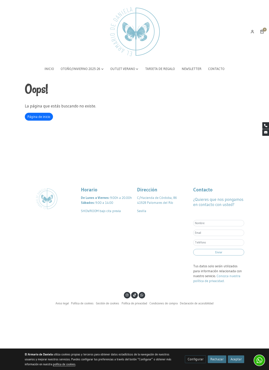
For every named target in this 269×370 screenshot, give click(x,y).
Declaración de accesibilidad (196, 303)
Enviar (218, 252)
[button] (82, 69)
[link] (134, 31)
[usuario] (252, 32)
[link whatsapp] (142, 294)
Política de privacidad (134, 303)
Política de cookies (82, 303)
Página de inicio (38, 117)
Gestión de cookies (107, 303)
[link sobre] (50, 199)
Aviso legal (62, 303)
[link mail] (265, 132)
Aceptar (236, 359)
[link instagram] (127, 294)
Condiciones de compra (163, 303)
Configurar (195, 359)
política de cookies (64, 364)
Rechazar (217, 359)
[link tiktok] (134, 294)
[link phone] (265, 125)
